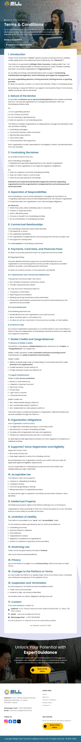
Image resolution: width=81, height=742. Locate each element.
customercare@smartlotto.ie (20, 45)
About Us (45, 697)
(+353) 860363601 (25, 617)
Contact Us (46, 705)
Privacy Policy (47, 703)
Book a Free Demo (42, 670)
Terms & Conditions (49, 700)
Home (8, 20)
